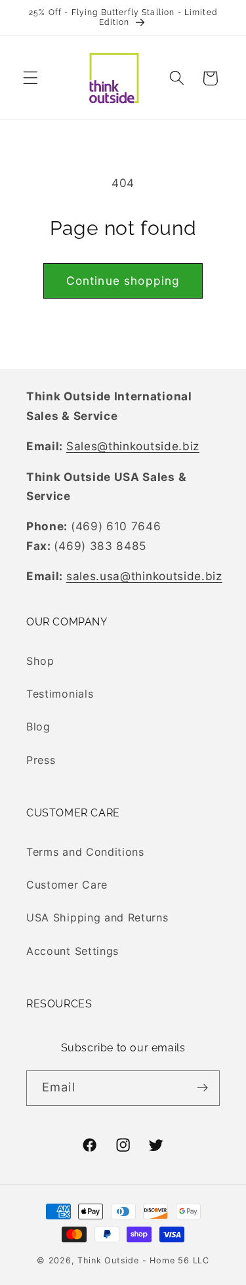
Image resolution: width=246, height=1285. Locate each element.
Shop (40, 660)
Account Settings (72, 951)
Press (40, 760)
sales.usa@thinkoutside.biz (144, 576)
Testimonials (59, 693)
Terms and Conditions (85, 851)
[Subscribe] (202, 1088)
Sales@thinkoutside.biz (132, 446)
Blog (38, 726)
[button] (30, 78)
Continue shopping (123, 280)
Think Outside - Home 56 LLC (143, 1260)
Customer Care (67, 884)
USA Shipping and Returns (97, 917)
